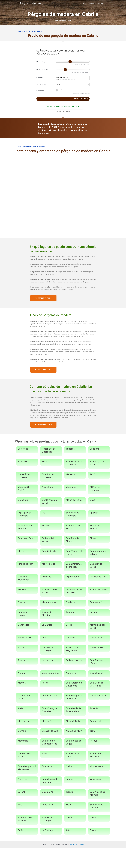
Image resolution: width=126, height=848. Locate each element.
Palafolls (94, 708)
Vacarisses (95, 779)
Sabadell (22, 461)
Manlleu (22, 589)
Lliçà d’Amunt (96, 637)
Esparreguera (72, 576)
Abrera (21, 673)
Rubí (92, 474)
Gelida (69, 766)
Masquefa (47, 721)
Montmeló (23, 740)
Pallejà (45, 682)
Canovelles (23, 625)
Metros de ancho (42, 70)
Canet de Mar (97, 647)
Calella (21, 602)
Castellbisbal (96, 673)
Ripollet (45, 525)
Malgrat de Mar (49, 602)
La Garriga (47, 625)
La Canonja (47, 830)
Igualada (94, 512)
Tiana (92, 731)
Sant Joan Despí (26, 538)
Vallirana (22, 647)
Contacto (101, 3)
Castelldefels (48, 487)
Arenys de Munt (74, 731)
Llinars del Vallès (98, 695)
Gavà (92, 500)
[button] (63, 106)
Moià (68, 804)
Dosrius (94, 830)
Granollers (23, 500)
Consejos (92, 3)
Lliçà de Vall (48, 792)
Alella (20, 708)
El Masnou (47, 576)
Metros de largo (41, 62)
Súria (20, 830)
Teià (20, 804)
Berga (69, 625)
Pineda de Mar (25, 564)
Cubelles (70, 637)
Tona (44, 753)
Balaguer (94, 612)
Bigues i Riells (73, 721)
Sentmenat (95, 721)
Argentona (71, 673)
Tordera (70, 612)
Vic (43, 512)
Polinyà (93, 740)
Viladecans (71, 487)
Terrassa (70, 448)
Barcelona (62, 20)
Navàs (69, 817)
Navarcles (95, 817)
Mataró (45, 461)
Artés (68, 830)
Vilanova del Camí (51, 673)
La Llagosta (47, 660)
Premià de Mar (49, 551)
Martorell (22, 551)
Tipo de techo (41, 85)
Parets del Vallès (98, 589)
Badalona (94, 448)
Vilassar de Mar (98, 576)
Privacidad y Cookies (77, 844)
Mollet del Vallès (74, 500)
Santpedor (47, 766)
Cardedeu (71, 602)
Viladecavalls (96, 766)
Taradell (70, 792)
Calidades (39, 78)
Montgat (22, 682)
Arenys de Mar (25, 637)
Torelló (21, 660)
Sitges (93, 538)
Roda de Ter (48, 804)
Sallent (21, 792)
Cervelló (22, 731)
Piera (44, 637)
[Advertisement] (63, 169)
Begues (70, 779)
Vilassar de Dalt (50, 731)
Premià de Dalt (49, 695)
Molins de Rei (49, 564)
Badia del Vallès (74, 660)
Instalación (40, 91)
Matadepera (24, 721)
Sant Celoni (96, 602)
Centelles (23, 779)
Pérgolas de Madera (30, 3)
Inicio (84, 3)
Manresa (70, 474)
